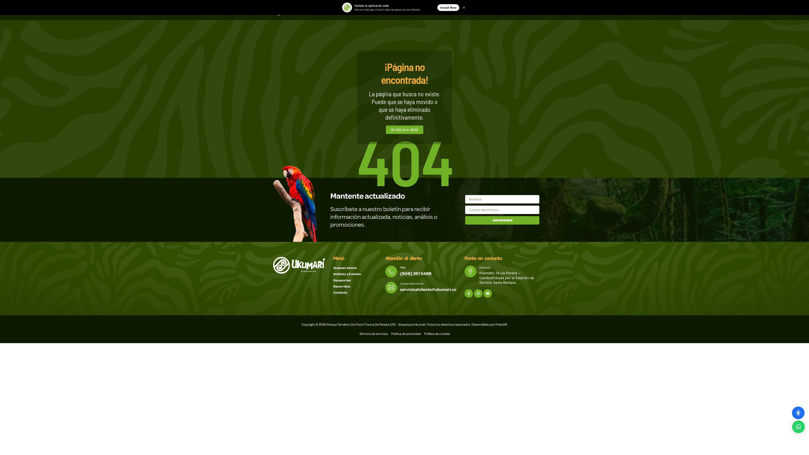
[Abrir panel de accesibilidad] (798, 413)
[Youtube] (488, 293)
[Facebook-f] (469, 293)
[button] (798, 426)
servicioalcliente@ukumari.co (428, 289)
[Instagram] (478, 293)
